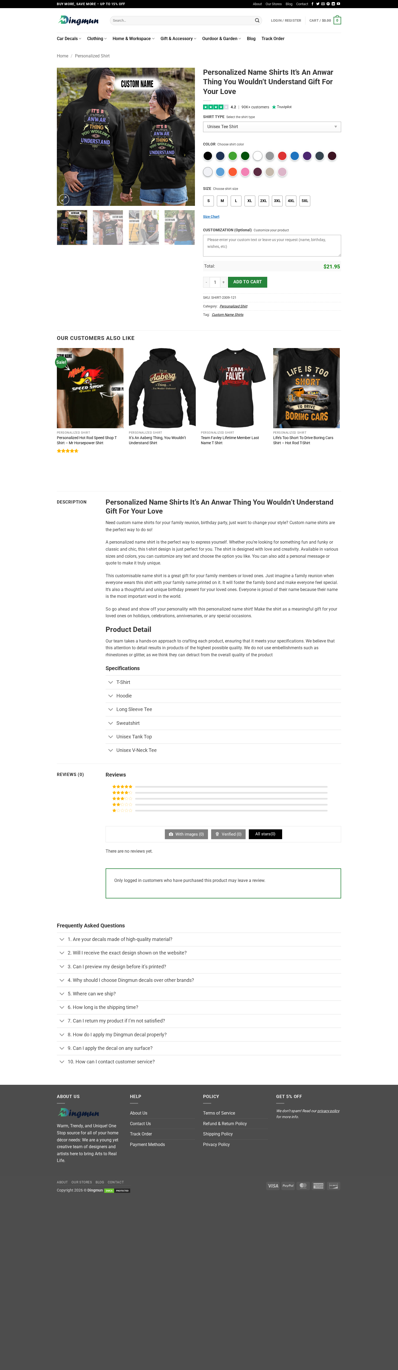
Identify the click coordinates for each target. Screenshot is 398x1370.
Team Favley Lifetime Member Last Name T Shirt (230, 440)
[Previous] (66, 137)
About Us (138, 1113)
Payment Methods (147, 1144)
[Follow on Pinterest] (328, 4)
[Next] (185, 137)
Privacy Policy (216, 1144)
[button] (325, 20)
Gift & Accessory (177, 38)
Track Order (273, 38)
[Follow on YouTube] (338, 4)
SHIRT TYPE (213, 117)
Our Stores (274, 4)
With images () (189, 834)
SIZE (207, 188)
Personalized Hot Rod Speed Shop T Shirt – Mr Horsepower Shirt (87, 440)
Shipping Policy (218, 1134)
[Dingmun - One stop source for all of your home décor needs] (79, 20)
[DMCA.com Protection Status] (117, 1190)
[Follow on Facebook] (312, 4)
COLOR (209, 144)
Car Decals (67, 38)
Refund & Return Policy (225, 1123)
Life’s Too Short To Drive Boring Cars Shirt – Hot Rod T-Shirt (303, 440)
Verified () (231, 834)
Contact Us (140, 1123)
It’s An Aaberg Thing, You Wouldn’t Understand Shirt (157, 440)
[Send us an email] (323, 4)
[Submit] (257, 20)
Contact (302, 4)
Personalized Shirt (92, 56)
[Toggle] (111, 683)
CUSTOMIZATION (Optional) (227, 230)
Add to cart (247, 282)
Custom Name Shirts (227, 315)
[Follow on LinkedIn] (333, 4)
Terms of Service (219, 1113)
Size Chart (211, 217)
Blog (289, 4)
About (257, 4)
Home (62, 56)
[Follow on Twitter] (317, 4)
